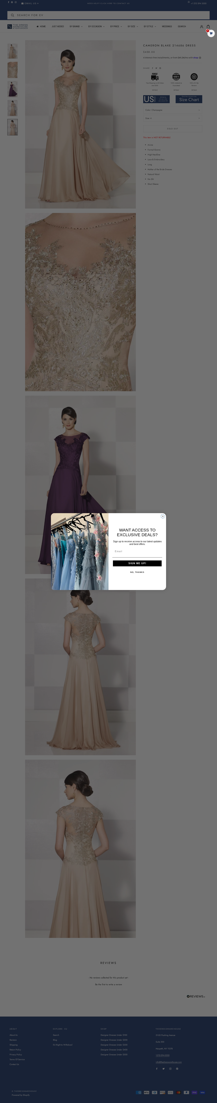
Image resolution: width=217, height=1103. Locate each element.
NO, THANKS (137, 572)
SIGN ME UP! (137, 563)
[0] (211, 34)
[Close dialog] (163, 516)
